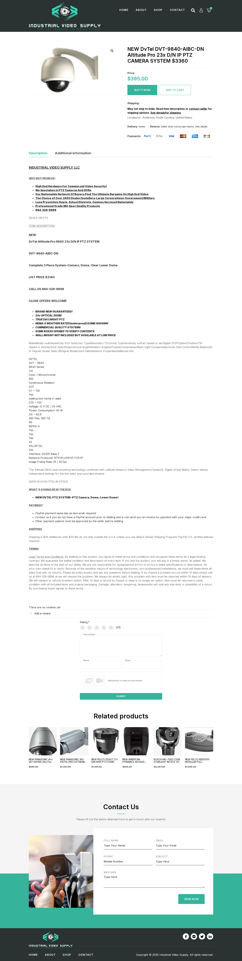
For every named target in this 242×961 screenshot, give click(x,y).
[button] (193, 10)
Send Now (191, 899)
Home (123, 10)
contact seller (198, 108)
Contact (177, 10)
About (141, 10)
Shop (158, 10)
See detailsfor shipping (165, 112)
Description (38, 153)
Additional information (73, 153)
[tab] (38, 153)
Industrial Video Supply (173, 954)
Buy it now (142, 90)
